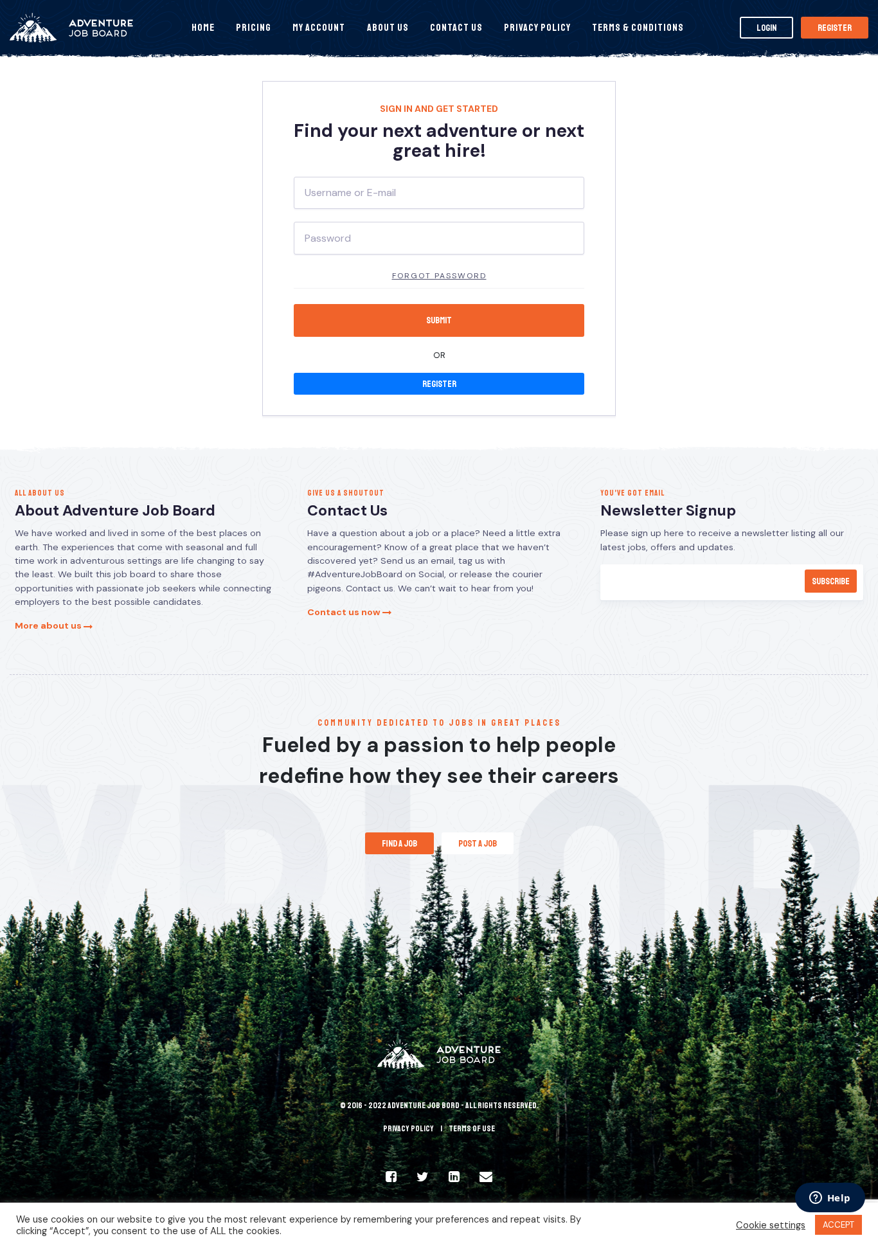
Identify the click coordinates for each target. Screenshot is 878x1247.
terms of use (472, 1129)
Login (766, 27)
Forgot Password (439, 276)
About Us (388, 27)
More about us (49, 625)
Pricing (253, 27)
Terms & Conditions (638, 27)
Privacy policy (408, 1129)
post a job (477, 843)
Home (203, 27)
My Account (318, 27)
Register (835, 27)
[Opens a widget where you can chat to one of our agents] (829, 1199)
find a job (399, 843)
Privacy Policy (537, 27)
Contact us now (344, 612)
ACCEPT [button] (838, 1224)
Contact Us (456, 27)
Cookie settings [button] (770, 1225)
